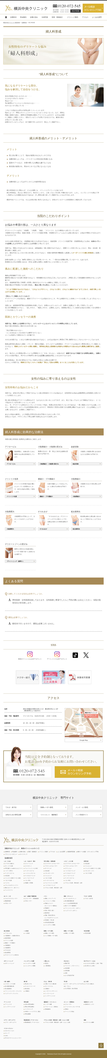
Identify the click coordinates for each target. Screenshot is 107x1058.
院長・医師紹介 (57, 17)
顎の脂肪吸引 (8, 988)
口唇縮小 (47, 988)
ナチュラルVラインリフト (11, 885)
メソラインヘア (29, 1009)
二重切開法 (48, 965)
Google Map (84, 740)
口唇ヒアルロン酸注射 (50, 983)
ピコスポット (28, 866)
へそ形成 (26, 931)
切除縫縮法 (48, 1009)
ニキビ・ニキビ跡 (68, 861)
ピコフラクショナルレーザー (52, 863)
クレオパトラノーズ (30, 986)
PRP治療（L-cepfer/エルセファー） (14, 868)
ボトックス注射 (9, 866)
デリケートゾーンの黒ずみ (12, 955)
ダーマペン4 (48, 868)
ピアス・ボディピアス (9, 1020)
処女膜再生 (76, 529)
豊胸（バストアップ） (50, 898)
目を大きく (67, 961)
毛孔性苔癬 (87, 931)
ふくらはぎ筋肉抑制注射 (71, 903)
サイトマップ (23, 854)
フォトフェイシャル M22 (31, 868)
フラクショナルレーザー (51, 866)
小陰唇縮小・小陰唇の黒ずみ (49, 464)
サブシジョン (68, 868)
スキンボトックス (49, 873)
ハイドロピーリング (50, 885)
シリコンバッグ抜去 (50, 901)
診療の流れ (34, 17)
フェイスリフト (9, 890)
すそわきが (43, 529)
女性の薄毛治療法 (29, 1004)
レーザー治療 (48, 1004)
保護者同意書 (71, 851)
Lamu (6, 1035)
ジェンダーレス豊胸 (50, 924)
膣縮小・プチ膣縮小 (46, 496)
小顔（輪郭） (7, 981)
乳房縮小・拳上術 (49, 920)
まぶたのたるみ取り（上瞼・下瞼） (94, 963)
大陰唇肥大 (10, 529)
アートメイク (7, 1002)
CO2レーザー (8, 903)
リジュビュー (48, 875)
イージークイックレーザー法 (72, 1006)
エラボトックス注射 (10, 983)
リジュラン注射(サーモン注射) (13, 878)
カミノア (7, 1033)
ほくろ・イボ (7, 896)
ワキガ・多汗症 (11, 807)
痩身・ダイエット (68, 896)
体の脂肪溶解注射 (69, 901)
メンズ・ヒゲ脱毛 (82, 807)
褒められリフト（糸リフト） (12, 887)
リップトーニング (49, 993)
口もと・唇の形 (48, 981)
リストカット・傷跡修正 (49, 815)
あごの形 (86, 981)
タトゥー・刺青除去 (69, 1002)
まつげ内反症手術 (69, 975)
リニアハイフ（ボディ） (71, 910)
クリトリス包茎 (12, 496)
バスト (45, 896)
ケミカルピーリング (30, 875)
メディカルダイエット (70, 898)
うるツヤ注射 (8, 880)
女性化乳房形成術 (49, 922)
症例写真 (45, 17)
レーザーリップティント (51, 991)
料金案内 (23, 17)
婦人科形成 (7, 931)
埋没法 (46, 963)
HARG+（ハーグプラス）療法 (32, 1011)
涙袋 (66, 973)
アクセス (85, 17)
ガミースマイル (49, 986)
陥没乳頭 (47, 912)
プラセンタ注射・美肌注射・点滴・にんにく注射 (56, 1020)
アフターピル (11, 464)
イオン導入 (28, 880)
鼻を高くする (28, 983)
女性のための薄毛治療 (13, 815)
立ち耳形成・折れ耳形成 (71, 988)
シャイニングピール (30, 873)
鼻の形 (25, 981)
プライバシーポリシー (11, 854)
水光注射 (7, 875)
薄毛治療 (26, 1002)
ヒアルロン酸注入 (9, 863)
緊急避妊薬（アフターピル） (31, 1020)
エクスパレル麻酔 (89, 1022)
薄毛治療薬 (28, 1014)
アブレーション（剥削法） (52, 1006)
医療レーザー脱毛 (47, 807)
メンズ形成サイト (82, 815)
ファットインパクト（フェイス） (13, 991)
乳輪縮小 (47, 908)
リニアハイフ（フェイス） (12, 993)
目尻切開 (67, 970)
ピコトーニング (29, 863)
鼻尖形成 (27, 988)
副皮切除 (76, 464)
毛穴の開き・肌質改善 (49, 861)
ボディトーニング (8, 961)
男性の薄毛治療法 (29, 1006)
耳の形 (65, 981)
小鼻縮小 (27, 991)
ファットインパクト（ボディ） (73, 908)
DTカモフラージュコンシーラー (13, 1038)
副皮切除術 (8, 938)
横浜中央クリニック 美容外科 (11, 22)
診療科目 (13, 17)
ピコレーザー (68, 1004)
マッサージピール (9, 873)
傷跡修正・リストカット (50, 1002)
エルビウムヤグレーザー (11, 898)
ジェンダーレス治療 (29, 961)
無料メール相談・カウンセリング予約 (88, 851)
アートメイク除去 (69, 1011)
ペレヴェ (7, 882)
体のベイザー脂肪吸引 (70, 905)
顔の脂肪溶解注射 (9, 986)
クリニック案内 (72, 17)
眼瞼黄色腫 (8, 901)
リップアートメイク (50, 995)
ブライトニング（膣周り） (15, 561)
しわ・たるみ (7, 861)
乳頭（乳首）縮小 (49, 910)
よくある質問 (97, 17)
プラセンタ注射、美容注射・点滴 (53, 887)
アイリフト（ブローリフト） (72, 965)
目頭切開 (67, 968)
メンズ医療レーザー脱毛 (51, 935)
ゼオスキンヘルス (9, 1030)
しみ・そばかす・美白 (29, 861)
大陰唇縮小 (76, 496)
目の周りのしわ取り (90, 965)
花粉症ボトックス (88, 1002)
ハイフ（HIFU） (9, 870)
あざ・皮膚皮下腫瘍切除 (30, 896)
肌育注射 (86, 861)
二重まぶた (47, 961)
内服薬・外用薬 (29, 882)
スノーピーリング (29, 878)
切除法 (66, 1009)
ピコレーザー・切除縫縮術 (32, 898)
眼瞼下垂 (67, 963)
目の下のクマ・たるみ (89, 961)
